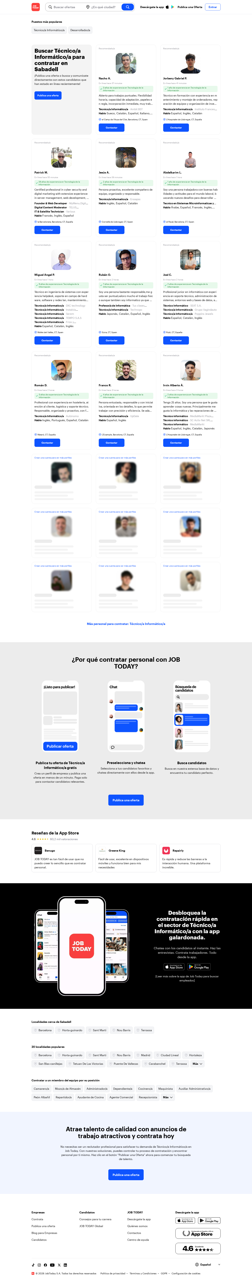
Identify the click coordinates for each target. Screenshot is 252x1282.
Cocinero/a (145, 1088)
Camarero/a (41, 1088)
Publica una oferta (48, 95)
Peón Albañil (42, 1097)
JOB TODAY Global (91, 1226)
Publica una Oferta (190, 7)
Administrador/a (97, 1088)
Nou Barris (123, 1030)
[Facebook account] (45, 1265)
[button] (126, 90)
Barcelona (45, 1030)
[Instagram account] (39, 1265)
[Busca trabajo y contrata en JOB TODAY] (36, 7)
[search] (128, 7)
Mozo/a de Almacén (68, 1088)
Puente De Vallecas (126, 1063)
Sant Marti (99, 1030)
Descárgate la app (139, 1219)
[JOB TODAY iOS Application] (174, 966)
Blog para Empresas (44, 1232)
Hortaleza (195, 1055)
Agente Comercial (121, 1097)
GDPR (164, 1273)
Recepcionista (148, 1097)
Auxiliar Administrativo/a (195, 1088)
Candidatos (39, 1239)
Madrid (145, 1055)
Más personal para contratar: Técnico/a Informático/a (126, 624)
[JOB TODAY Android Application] (199, 966)
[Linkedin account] (65, 1265)
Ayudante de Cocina (90, 1097)
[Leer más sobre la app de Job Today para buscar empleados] (187, 978)
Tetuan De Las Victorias (88, 1063)
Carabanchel (157, 1063)
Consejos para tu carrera (95, 1219)
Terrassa (146, 1030)
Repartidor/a (64, 1097)
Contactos (134, 1232)
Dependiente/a (122, 1088)
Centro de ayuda (138, 1239)
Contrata (37, 1219)
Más (195, 1063)
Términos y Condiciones (143, 1273)
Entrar (213, 7)
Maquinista (165, 1088)
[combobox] (68, 7)
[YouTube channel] (52, 1265)
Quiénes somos (137, 1226)
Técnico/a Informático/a (49, 30)
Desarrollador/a (80, 30)
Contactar (111, 127)
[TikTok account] (33, 1265)
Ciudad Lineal (170, 1055)
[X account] (59, 1265)
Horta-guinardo (72, 1030)
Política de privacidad (112, 1273)
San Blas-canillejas (50, 1063)
